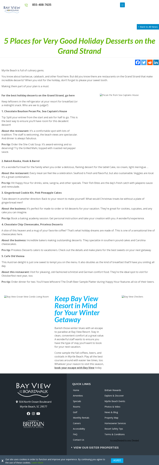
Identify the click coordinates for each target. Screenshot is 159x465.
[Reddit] (150, 62)
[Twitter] (144, 62)
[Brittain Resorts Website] (33, 424)
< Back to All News (148, 26)
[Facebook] (138, 62)
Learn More (37, 462)
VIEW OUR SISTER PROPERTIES (96, 447)
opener (122, 4)
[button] (108, 447)
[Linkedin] (156, 62)
